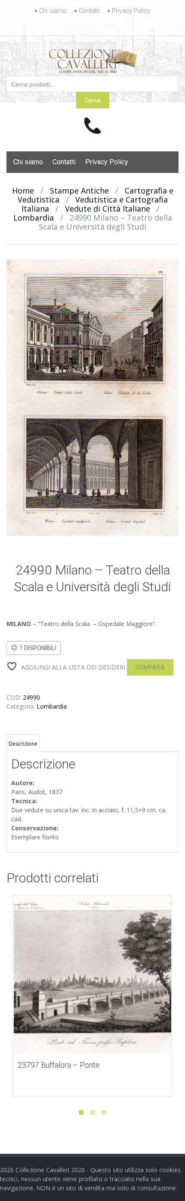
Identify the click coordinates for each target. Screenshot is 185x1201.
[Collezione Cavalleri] (92, 59)
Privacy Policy (131, 10)
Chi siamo (53, 10)
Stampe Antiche (79, 190)
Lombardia (33, 217)
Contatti (89, 10)
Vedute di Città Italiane (107, 208)
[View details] (92, 974)
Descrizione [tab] (23, 743)
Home (23, 190)
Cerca (93, 100)
